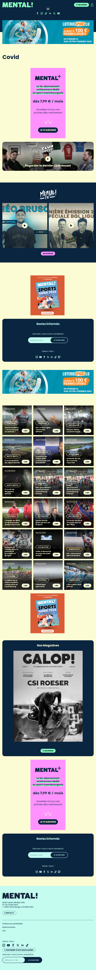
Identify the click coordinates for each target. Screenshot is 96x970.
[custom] (46, 13)
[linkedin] (50, 13)
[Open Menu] (48, 9)
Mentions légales (8, 925)
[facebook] (37, 13)
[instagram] (42, 13)
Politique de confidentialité (12, 922)
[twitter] (54, 13)
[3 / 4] (48, 695)
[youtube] (58, 13)
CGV (4, 929)
